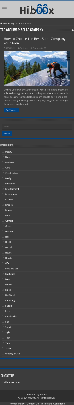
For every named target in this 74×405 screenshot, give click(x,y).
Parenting (10, 300)
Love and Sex (11, 268)
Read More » (11, 110)
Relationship (11, 316)
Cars (7, 167)
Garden (9, 231)
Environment (11, 194)
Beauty (8, 151)
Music (8, 290)
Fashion (9, 199)
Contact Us (33, 403)
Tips (7, 343)
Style (7, 332)
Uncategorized (12, 353)
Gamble (9, 221)
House (8, 252)
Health (8, 242)
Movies (8, 284)
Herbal (8, 247)
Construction (11, 173)
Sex (7, 322)
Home (5, 23)
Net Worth (10, 295)
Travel (8, 348)
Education (10, 183)
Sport (8, 327)
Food (7, 215)
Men (7, 279)
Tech (7, 337)
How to (8, 258)
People (8, 306)
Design (8, 178)
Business (24, 48)
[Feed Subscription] (73, 30)
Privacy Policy (16, 403)
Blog (7, 157)
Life (7, 263)
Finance (9, 205)
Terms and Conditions (53, 403)
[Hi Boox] (37, 8)
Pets (7, 311)
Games (8, 226)
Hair (7, 236)
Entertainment (12, 189)
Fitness (8, 210)
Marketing (10, 274)
